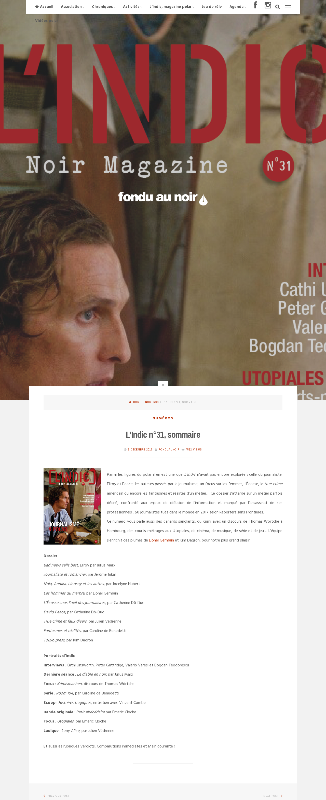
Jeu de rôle (212, 7)
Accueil (46, 7)
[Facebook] (255, 7)
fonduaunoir (169, 449)
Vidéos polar (46, 21)
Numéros (152, 402)
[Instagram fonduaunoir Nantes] (268, 7)
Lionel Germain (161, 540)
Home (137, 402)
